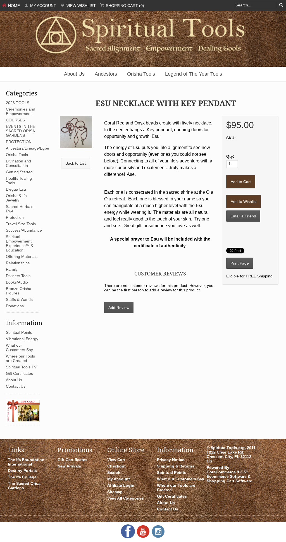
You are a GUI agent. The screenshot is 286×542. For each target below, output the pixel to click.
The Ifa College (22, 477)
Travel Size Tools (21, 224)
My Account (42, 5)
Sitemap (115, 492)
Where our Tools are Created (20, 358)
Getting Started (19, 172)
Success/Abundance (24, 230)
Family (12, 269)
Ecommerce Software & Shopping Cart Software (229, 478)
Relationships (18, 263)
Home (13, 5)
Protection (15, 217)
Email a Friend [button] (243, 216)
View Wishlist (80, 5)
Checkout (116, 466)
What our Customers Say (19, 347)
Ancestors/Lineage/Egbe (27, 148)
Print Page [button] (239, 263)
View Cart (116, 459)
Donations (15, 306)
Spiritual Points (19, 332)
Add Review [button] (118, 307)
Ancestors (106, 74)
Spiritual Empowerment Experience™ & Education (19, 243)
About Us (74, 74)
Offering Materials (21, 256)
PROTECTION (19, 142)
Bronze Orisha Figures (18, 290)
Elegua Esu (16, 189)
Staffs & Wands (19, 299)
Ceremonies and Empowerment (20, 111)
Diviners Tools (18, 276)
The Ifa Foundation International (26, 461)
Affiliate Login (120, 485)
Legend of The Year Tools (193, 74)
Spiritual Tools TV (21, 367)
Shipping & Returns (175, 466)
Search (113, 472)
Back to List (75, 163)
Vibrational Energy (22, 339)
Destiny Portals (22, 470)
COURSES (15, 120)
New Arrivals (69, 466)
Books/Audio (17, 282)
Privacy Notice (170, 459)
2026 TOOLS (17, 102)
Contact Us (15, 386)
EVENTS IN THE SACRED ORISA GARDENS (20, 131)
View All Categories (125, 498)
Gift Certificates (19, 373)
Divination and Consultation (18, 163)
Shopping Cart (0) (124, 5)
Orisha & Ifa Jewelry (16, 197)
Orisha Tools (141, 74)
